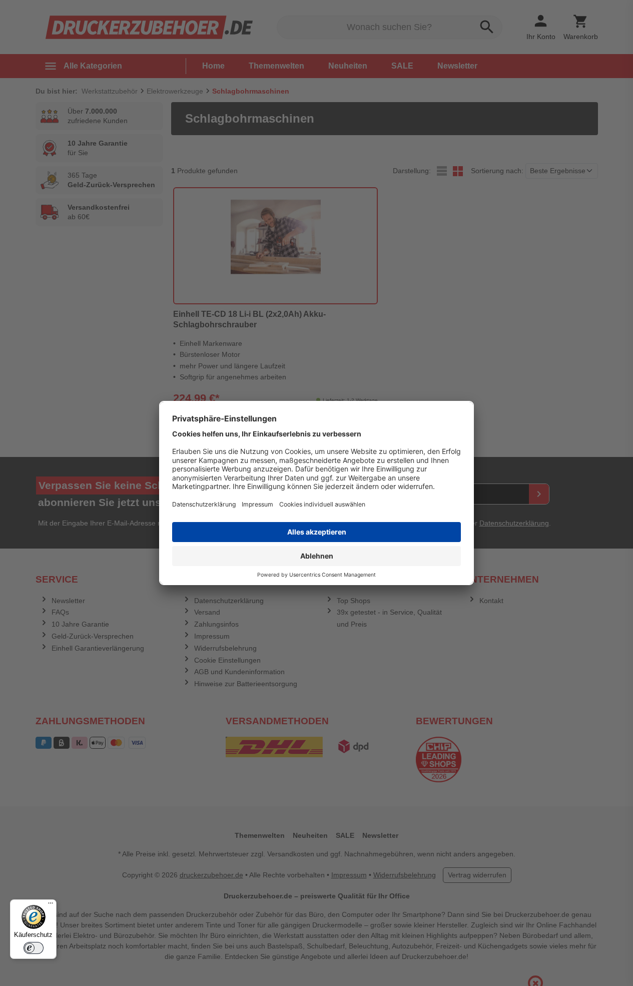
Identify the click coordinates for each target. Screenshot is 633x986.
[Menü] (51, 905)
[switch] (34, 948)
